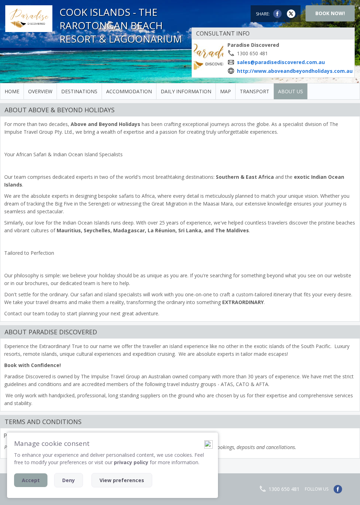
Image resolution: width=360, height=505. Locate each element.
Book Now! (330, 13)
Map (225, 91)
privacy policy (131, 462)
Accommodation (129, 91)
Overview (40, 91)
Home (12, 91)
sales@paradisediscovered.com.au (281, 62)
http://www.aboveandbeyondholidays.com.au (295, 71)
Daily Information (186, 91)
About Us (290, 91)
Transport (254, 91)
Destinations (79, 91)
